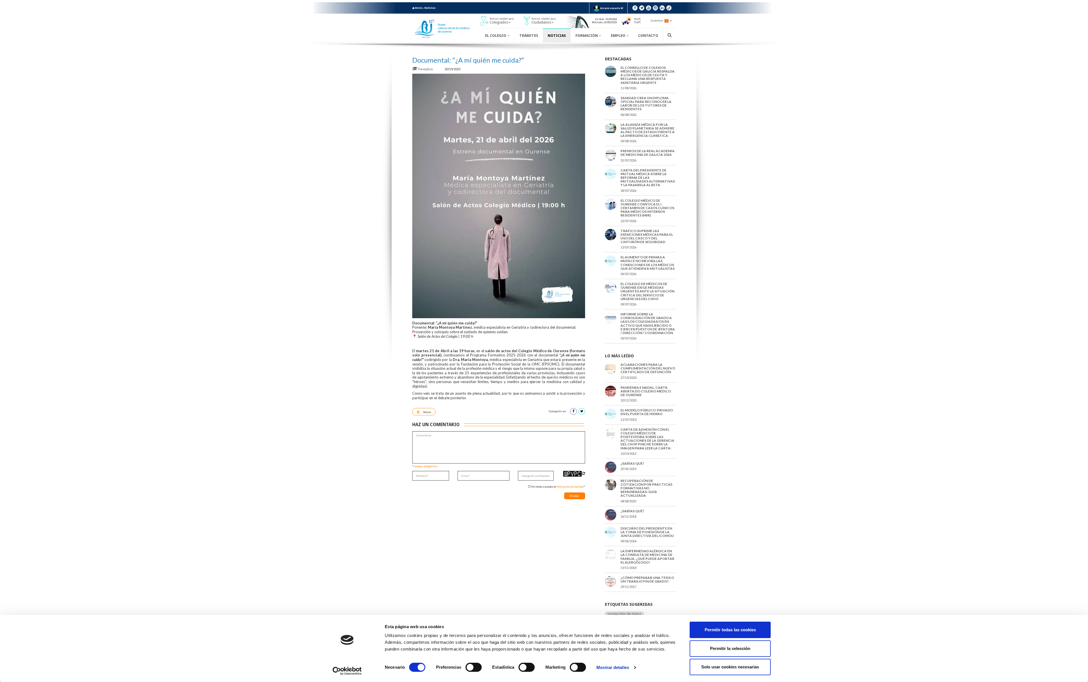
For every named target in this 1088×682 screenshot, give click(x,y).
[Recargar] (583, 473)
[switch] (474, 667)
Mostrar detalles (612, 667)
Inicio (418, 8)
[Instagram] (655, 7)
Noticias (429, 8)
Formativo (425, 69)
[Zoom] (498, 196)
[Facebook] (635, 7)
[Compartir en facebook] (573, 411)
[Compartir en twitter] (581, 411)
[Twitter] (641, 7)
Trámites (528, 35)
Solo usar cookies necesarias (730, 666)
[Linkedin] (662, 7)
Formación (587, 35)
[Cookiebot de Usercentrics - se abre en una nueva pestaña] (347, 671)
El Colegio (496, 35)
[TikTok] (669, 7)
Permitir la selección (730, 648)
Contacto (648, 35)
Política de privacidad (570, 486)
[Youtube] (648, 7)
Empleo (618, 35)
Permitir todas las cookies (730, 629)
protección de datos (624, 614)
